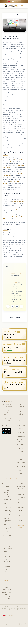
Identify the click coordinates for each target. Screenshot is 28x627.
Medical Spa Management (7, 511)
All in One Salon (7, 535)
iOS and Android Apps (21, 458)
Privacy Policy (7, 624)
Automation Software (21, 433)
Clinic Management (21, 405)
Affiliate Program (7, 546)
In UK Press (21, 505)
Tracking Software (21, 444)
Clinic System (21, 408)
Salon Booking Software (7, 527)
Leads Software (21, 436)
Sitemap (21, 512)
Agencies (7, 569)
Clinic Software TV (21, 486)
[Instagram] (4, 425)
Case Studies (7, 556)
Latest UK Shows (21, 497)
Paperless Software (21, 429)
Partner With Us (7, 551)
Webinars (7, 566)
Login (7, 574)
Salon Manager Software (7, 515)
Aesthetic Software (21, 423)
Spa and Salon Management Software (7, 520)
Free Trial (21, 470)
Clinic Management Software (21, 413)
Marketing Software (7, 483)
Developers (7, 561)
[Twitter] (2, 425)
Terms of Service (8, 621)
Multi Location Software (21, 467)
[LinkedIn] (6, 425)
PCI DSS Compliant (21, 493)
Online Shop (21, 442)
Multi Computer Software (21, 463)
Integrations (7, 559)
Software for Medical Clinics (7, 491)
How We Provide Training (21, 482)
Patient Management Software (21, 419)
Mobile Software (21, 451)
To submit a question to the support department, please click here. (7, 591)
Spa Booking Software (7, 500)
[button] (22, 5)
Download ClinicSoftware (21, 526)
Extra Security (21, 502)
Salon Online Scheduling (7, 532)
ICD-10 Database (21, 499)
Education (7, 564)
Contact (7, 572)
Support (21, 518)
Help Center (21, 507)
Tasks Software (21, 439)
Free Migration (7, 553)
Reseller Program (7, 548)
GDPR (21, 520)
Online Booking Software (7, 487)
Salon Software (7, 524)
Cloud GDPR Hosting (21, 489)
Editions (21, 510)
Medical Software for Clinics (7, 495)
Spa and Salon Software (7, 504)
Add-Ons (21, 515)
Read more (14, 282)
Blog (21, 523)
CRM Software (21, 425)
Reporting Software (21, 454)
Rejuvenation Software (21, 447)
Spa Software (7, 507)
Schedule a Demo (16, 273)
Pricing (21, 473)
